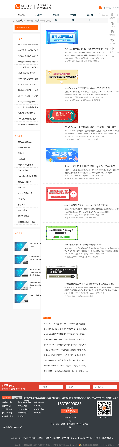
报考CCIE (21, 204)
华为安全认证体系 (24, 181)
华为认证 (37, 405)
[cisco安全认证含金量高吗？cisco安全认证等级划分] (62, 76)
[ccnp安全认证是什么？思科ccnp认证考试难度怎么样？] (62, 272)
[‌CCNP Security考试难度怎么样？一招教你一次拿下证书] (62, 115)
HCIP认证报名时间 (25, 193)
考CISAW (21, 199)
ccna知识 (21, 159)
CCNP (81, 58)
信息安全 (48, 438)
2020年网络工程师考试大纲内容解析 (30, 78)
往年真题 (112, 35)
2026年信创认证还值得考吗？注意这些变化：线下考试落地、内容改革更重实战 (74, 329)
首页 (23, 21)
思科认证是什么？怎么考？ (28, 56)
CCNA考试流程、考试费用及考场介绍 (30, 67)
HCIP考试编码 (23, 216)
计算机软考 (56, 438)
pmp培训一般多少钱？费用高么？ (30, 107)
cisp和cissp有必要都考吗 (27, 176)
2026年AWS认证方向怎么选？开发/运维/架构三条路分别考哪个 (68, 360)
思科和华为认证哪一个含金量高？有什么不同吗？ (30, 90)
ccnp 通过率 (82, 256)
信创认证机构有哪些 (25, 164)
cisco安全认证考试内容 (94, 100)
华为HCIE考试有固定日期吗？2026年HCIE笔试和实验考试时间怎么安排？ (72, 334)
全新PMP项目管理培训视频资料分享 (30, 124)
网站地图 (97, 438)
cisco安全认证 (81, 100)
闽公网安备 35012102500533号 (92, 445)
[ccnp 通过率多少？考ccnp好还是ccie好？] (62, 233)
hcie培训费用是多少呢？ (27, 73)
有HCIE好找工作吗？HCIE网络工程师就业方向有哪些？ (65, 350)
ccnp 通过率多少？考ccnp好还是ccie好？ (83, 244)
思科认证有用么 (93, 61)
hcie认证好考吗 (23, 210)
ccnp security (69, 139)
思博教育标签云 (33, 21)
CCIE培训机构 (7, 409)
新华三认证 (66, 438)
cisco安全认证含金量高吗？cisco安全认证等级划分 (88, 87)
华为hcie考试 (23, 412)
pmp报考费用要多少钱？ (27, 118)
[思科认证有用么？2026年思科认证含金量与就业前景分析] (62, 37)
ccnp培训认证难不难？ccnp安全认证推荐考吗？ (86, 205)
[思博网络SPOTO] (33, 5)
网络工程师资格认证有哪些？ (29, 96)
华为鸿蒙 (89, 438)
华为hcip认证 (6, 405)
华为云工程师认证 (24, 141)
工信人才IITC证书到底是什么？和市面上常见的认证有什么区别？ (69, 355)
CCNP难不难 (91, 217)
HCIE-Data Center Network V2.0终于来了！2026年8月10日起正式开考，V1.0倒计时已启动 (78, 339)
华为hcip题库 (39, 402)
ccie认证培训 (22, 405)
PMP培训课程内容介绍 (26, 113)
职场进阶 (21, 153)
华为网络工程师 (7, 416)
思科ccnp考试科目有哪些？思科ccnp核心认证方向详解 (89, 166)
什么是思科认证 (81, 61)
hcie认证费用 (39, 409)
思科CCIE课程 (7, 412)
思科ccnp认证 (70, 296)
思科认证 (21, 416)
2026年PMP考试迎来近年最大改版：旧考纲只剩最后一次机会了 (68, 371)
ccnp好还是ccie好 (71, 256)
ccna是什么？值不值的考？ (28, 50)
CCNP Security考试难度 (93, 139)
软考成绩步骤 (23, 170)
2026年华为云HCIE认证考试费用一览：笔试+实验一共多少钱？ (68, 365)
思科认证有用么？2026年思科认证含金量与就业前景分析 (90, 48)
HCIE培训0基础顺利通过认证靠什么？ (30, 101)
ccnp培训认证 (70, 217)
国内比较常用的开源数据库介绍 (30, 44)
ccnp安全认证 (23, 27)
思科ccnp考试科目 (85, 178)
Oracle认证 (75, 438)
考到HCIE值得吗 (24, 147)
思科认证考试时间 (71, 178)
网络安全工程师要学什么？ (28, 61)
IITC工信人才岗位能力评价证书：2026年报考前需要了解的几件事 (69, 323)
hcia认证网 (22, 187)
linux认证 (37, 412)
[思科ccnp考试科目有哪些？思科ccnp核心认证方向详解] (62, 154)
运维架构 (40, 438)
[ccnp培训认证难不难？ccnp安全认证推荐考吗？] (62, 194)
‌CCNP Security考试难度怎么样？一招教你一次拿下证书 (90, 126)
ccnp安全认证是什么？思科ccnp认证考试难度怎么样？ (89, 283)
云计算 (82, 438)
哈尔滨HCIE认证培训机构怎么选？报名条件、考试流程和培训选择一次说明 (73, 344)
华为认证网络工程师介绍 (27, 84)
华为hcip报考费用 (24, 402)
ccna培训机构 (7, 402)
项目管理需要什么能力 (26, 221)
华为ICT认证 (23, 438)
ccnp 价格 (89, 296)
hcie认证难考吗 (23, 409)
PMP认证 (32, 438)
